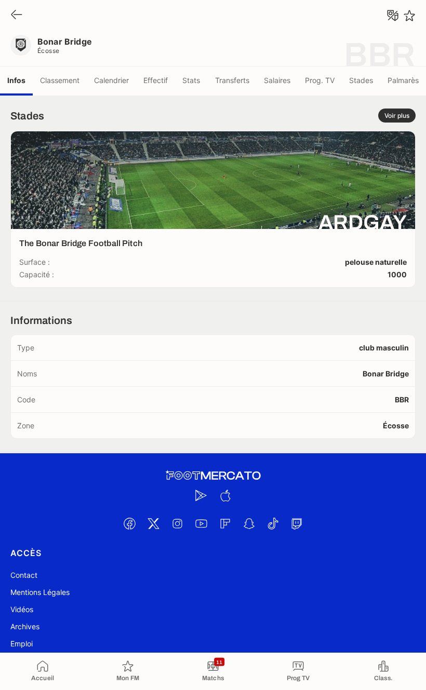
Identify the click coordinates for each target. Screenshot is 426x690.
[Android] (201, 495)
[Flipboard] (225, 523)
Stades (361, 80)
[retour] (16, 15)
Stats (191, 80)
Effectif (155, 80)
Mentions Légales (40, 592)
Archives (24, 626)
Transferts (232, 80)
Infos (16, 80)
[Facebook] (129, 523)
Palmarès (403, 80)
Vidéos (21, 609)
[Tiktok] (273, 523)
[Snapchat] (249, 523)
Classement (59, 80)
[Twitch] (296, 523)
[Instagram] (177, 523)
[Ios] (225, 495)
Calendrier (111, 80)
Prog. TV (320, 80)
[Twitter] (153, 523)
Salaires (277, 80)
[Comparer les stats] (393, 15)
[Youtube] (201, 523)
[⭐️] (409, 15)
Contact (23, 575)
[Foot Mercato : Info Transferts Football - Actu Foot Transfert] (213, 475)
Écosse (48, 51)
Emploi (21, 643)
